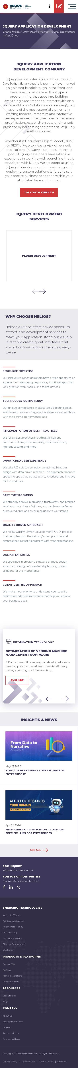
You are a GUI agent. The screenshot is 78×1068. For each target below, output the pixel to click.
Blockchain (8, 949)
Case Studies (9, 995)
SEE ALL (36, 850)
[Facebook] (4, 887)
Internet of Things (12, 915)
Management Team (13, 1021)
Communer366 (11, 981)
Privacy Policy (10, 1061)
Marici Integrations (12, 975)
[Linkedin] (11, 887)
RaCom (7, 970)
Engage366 (9, 964)
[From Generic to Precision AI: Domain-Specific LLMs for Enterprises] (38, 805)
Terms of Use (28, 1061)
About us (7, 1015)
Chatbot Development (14, 944)
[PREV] (34, 291)
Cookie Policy (46, 1061)
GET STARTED (59, 6)
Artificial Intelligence (13, 921)
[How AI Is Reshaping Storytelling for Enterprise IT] (38, 745)
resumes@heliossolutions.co (21, 881)
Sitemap (61, 1061)
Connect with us (11, 1039)
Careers (6, 1027)
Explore (17, 680)
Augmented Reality (13, 926)
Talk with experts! (39, 192)
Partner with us (11, 1033)
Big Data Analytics (12, 938)
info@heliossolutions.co (18, 870)
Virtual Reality (10, 932)
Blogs (6, 1001)
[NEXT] (43, 291)
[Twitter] (18, 887)
